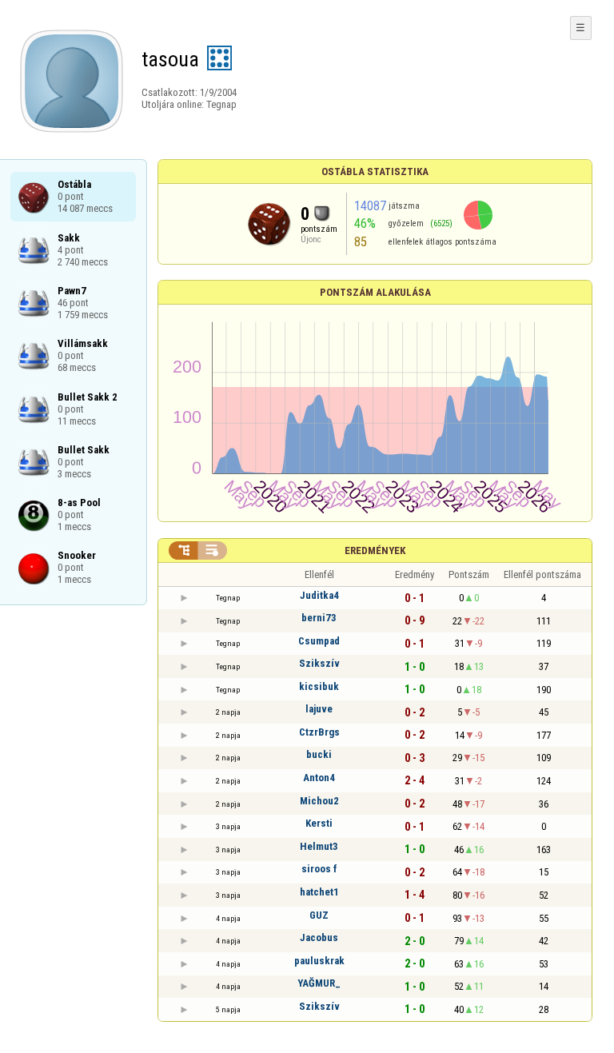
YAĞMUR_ (319, 983)
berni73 (319, 618)
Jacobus (319, 937)
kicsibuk (319, 686)
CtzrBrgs (319, 732)
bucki (319, 754)
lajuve (319, 709)
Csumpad (319, 641)
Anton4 (319, 778)
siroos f (319, 869)
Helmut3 (319, 846)
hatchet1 (319, 892)
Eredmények (375, 550)
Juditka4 (319, 595)
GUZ (319, 915)
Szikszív (319, 663)
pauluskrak (319, 961)
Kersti (319, 823)
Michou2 (319, 801)
